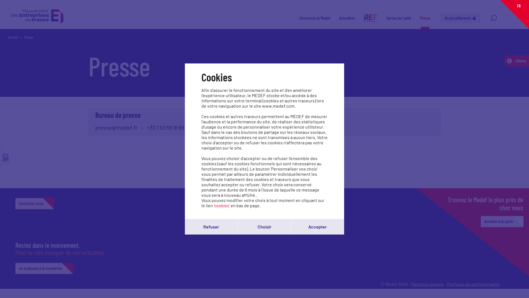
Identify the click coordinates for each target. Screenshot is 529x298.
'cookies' (222, 205)
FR (518, 6)
